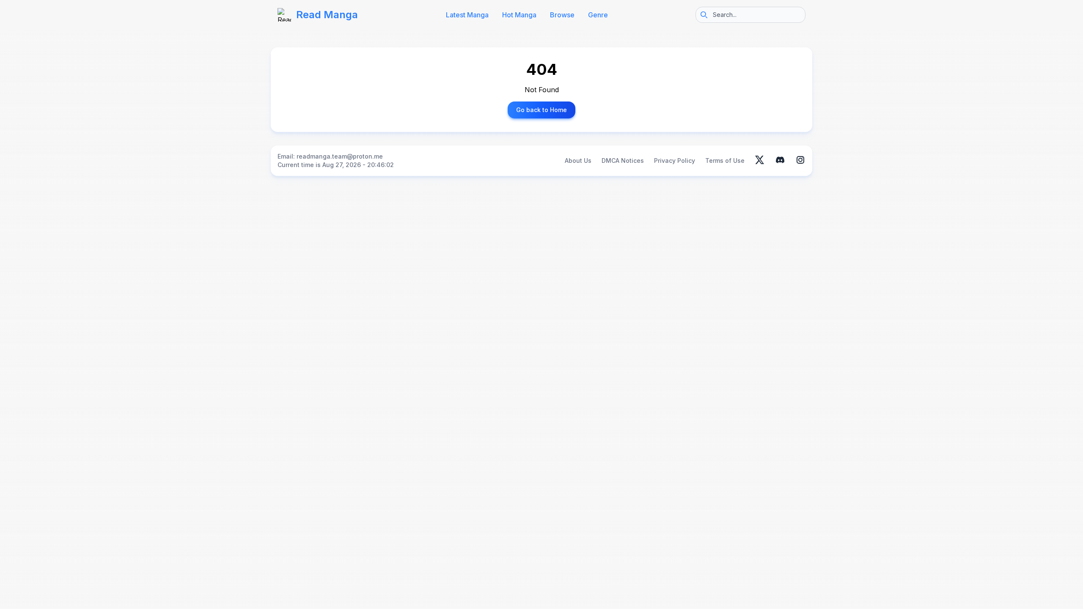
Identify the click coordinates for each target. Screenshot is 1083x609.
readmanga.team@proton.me (340, 156)
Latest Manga (467, 15)
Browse (562, 15)
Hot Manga (519, 15)
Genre (598, 15)
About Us (578, 160)
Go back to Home (541, 109)
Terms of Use (725, 160)
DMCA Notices (623, 160)
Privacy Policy (674, 160)
